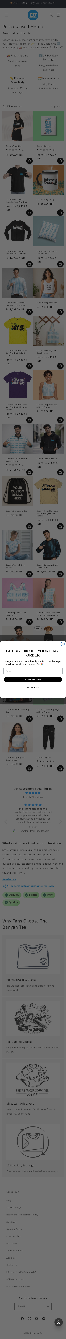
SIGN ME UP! (33, 679)
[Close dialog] (63, 644)
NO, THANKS (33, 687)
